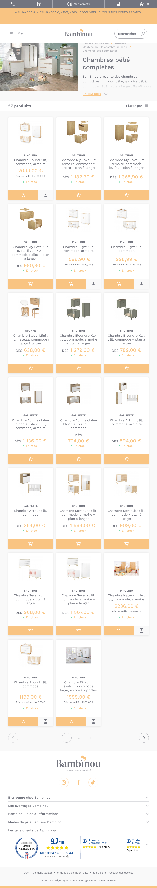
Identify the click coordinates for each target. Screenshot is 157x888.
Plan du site (99, 872)
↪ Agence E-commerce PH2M (98, 880)
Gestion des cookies (121, 872)
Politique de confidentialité (72, 872)
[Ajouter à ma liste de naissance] (45, 195)
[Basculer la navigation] (18, 34)
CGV (26, 872)
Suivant (144, 738)
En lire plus (92, 94)
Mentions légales (42, 872)
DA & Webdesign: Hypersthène (59, 880)
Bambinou (78, 33)
